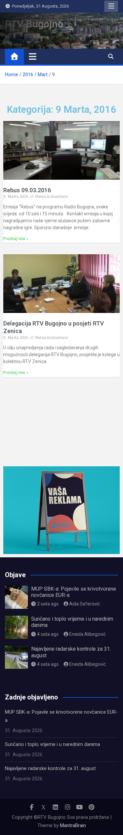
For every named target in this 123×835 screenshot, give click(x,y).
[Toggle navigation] (32, 56)
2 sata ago (48, 603)
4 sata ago (48, 634)
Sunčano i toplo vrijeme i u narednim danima (52, 744)
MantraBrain (73, 825)
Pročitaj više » (15, 238)
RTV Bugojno (34, 24)
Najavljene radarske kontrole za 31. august (50, 768)
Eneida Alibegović (87, 634)
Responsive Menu (111, 6)
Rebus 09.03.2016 (27, 190)
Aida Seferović (84, 603)
